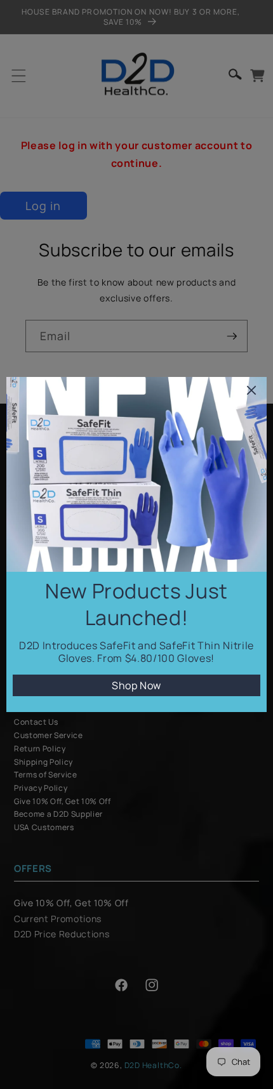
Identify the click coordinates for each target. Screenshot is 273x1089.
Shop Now (136, 685)
